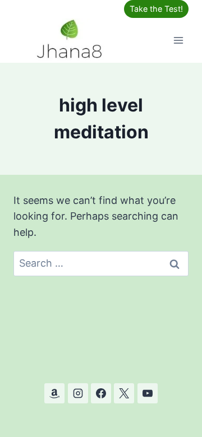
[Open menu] (178, 40)
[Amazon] (54, 393)
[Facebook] (101, 393)
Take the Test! (156, 8)
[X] (124, 393)
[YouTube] (147, 393)
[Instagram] (78, 393)
